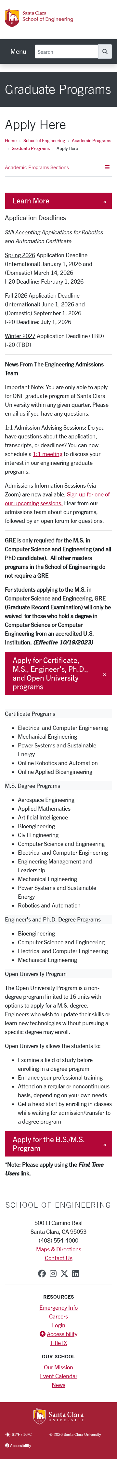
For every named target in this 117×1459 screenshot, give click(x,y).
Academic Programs (91, 140)
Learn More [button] (31, 200)
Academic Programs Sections (37, 167)
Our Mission (58, 1367)
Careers (58, 1316)
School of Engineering (44, 140)
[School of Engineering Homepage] (46, 24)
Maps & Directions (58, 1249)
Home (11, 140)
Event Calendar (58, 1376)
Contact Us (58, 1258)
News (58, 1384)
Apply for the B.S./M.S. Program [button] (49, 1144)
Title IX (58, 1342)
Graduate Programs (31, 148)
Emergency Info (58, 1307)
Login (58, 1325)
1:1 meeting (47, 453)
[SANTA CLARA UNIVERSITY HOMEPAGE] (58, 1416)
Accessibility (62, 1334)
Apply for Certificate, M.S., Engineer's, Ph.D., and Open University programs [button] (50, 673)
